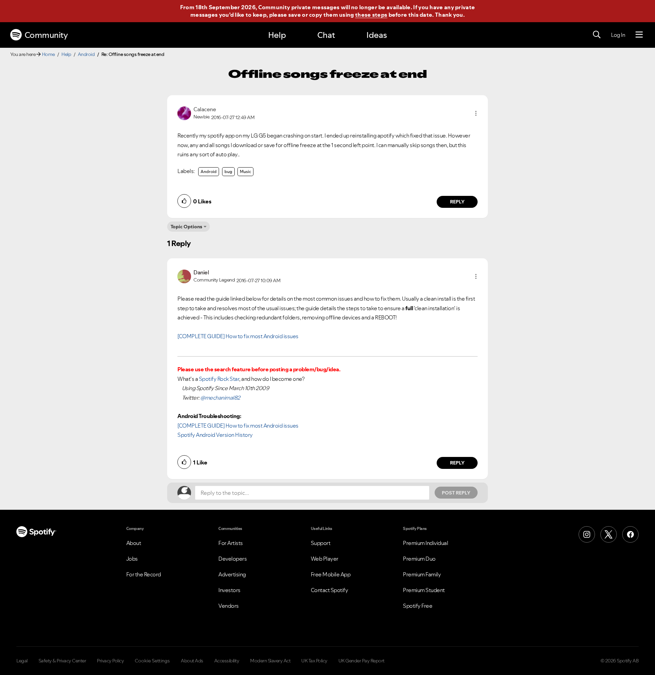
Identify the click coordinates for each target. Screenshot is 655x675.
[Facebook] (630, 534)
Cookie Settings (152, 661)
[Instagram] (587, 534)
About (133, 543)
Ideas (376, 35)
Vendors (228, 605)
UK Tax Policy (314, 661)
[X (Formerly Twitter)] (608, 534)
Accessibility (226, 661)
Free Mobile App (331, 574)
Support (321, 543)
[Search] (596, 34)
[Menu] (639, 35)
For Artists (230, 543)
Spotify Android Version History (215, 435)
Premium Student (424, 590)
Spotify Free (417, 605)
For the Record (143, 574)
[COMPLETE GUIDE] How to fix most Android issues (238, 336)
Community (46, 35)
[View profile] (184, 112)
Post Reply (456, 492)
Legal (22, 661)
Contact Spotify (329, 590)
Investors (229, 590)
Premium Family (422, 574)
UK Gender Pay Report (361, 661)
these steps (371, 14)
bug (228, 171)
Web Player (324, 558)
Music (245, 171)
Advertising (232, 574)
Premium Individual (425, 543)
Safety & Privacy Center (62, 661)
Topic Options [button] (186, 226)
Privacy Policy (110, 661)
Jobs (132, 558)
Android (86, 54)
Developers (232, 558)
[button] (476, 113)
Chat (326, 35)
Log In (618, 35)
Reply (457, 201)
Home (48, 54)
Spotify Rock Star (219, 379)
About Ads (192, 661)
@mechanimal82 (220, 397)
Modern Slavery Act (270, 661)
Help (277, 35)
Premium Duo (419, 558)
